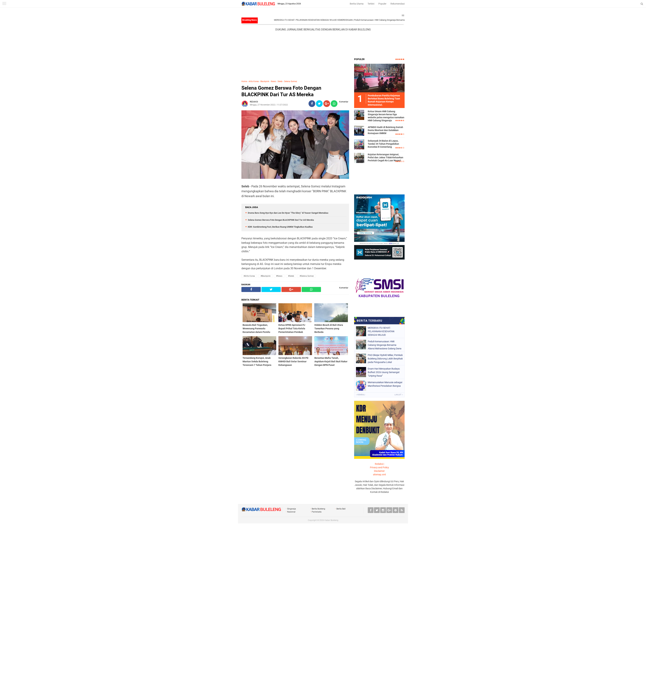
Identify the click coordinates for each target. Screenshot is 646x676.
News (273, 81)
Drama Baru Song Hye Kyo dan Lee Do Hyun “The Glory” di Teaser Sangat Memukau (288, 213)
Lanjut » (398, 395)
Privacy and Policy (379, 467)
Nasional (291, 512)
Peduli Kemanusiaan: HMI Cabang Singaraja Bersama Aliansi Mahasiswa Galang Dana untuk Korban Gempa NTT (381, 20)
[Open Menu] (4, 4)
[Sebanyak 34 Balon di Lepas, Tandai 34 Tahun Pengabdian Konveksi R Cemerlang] (359, 144)
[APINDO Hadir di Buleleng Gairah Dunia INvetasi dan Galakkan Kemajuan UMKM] (359, 130)
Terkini (371, 3)
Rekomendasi (397, 3)
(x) (403, 15)
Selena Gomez (290, 81)
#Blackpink (266, 276)
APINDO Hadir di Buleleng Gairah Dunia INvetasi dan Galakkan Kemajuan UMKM (385, 130)
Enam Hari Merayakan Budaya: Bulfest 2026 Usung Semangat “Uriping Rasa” (384, 372)
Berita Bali (341, 509)
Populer (382, 3)
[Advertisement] (323, 44)
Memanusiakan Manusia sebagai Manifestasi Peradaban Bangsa (385, 384)
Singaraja (291, 509)
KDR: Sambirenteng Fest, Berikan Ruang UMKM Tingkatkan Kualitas (280, 227)
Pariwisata (316, 512)
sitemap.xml (379, 474)
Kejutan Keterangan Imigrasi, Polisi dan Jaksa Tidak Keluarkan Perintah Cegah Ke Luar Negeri (385, 157)
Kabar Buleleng (331, 520)
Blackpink (264, 81)
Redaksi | (379, 464)
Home (244, 81)
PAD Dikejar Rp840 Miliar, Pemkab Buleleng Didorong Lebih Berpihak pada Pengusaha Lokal (385, 358)
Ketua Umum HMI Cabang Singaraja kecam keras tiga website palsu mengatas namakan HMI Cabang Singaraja (386, 116)
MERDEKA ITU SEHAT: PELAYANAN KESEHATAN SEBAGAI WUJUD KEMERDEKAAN (286, 20)
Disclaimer (379, 471)
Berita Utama (357, 3)
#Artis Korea (249, 276)
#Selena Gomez (307, 276)
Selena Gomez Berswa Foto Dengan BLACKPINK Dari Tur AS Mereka (281, 91)
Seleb (280, 81)
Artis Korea (254, 81)
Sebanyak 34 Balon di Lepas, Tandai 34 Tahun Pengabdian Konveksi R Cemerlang (383, 143)
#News (279, 276)
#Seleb (291, 276)
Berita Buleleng (318, 509)
